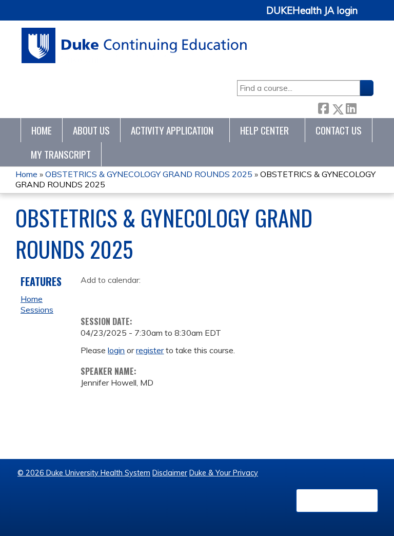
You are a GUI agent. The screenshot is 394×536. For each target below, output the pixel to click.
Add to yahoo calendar (114, 295)
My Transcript (61, 154)
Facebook (323, 107)
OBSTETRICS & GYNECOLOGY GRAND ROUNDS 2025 (148, 174)
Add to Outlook (161, 295)
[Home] (135, 45)
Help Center (264, 130)
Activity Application (172, 130)
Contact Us (339, 130)
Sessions (37, 309)
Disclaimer (169, 472)
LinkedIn (351, 107)
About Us (91, 130)
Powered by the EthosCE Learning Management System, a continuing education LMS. (337, 500)
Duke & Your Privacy (223, 472)
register (150, 350)
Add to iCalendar (137, 295)
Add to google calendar (91, 295)
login (116, 350)
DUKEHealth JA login (312, 10)
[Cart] (369, 16)
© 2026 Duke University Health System (83, 472)
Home (41, 130)
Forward (365, 107)
